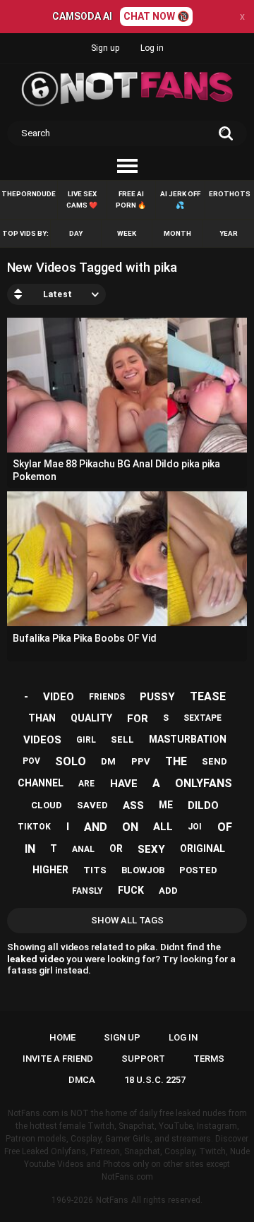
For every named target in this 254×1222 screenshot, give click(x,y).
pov (31, 761)
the (176, 761)
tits (95, 870)
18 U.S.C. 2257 (155, 1079)
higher (50, 869)
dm (108, 761)
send (214, 761)
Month (177, 233)
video (58, 696)
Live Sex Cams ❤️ (81, 199)
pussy (157, 696)
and (95, 827)
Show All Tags (127, 920)
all (163, 826)
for (137, 718)
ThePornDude (28, 194)
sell (122, 739)
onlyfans (203, 783)
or (116, 848)
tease (208, 696)
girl (86, 740)
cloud (46, 805)
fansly (87, 891)
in (30, 849)
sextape (202, 718)
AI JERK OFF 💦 (180, 199)
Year (228, 233)
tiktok (34, 827)
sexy (151, 849)
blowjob (142, 870)
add (168, 890)
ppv (140, 761)
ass (133, 805)
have (124, 783)
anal (83, 849)
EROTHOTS (229, 194)
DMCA (81, 1079)
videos (42, 739)
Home (62, 1037)
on (130, 827)
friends (107, 697)
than (42, 718)
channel (41, 783)
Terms (208, 1058)
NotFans (112, 1200)
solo (70, 761)
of (224, 827)
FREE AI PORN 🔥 (131, 199)
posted (198, 870)
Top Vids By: (25, 233)
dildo (203, 805)
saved (92, 805)
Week (126, 233)
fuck (131, 890)
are (86, 784)
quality (91, 718)
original (202, 848)
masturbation (187, 739)
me (166, 804)
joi (195, 827)
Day (76, 233)
